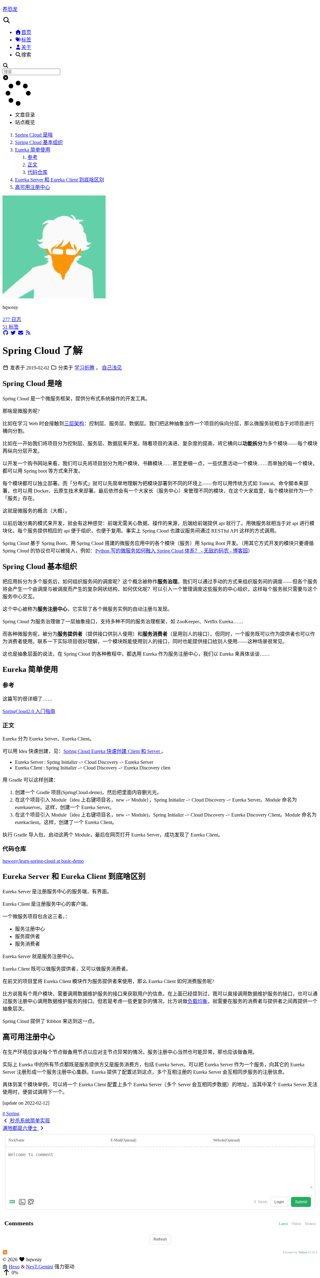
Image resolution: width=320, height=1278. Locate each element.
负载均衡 (198, 1001)
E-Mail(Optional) (123, 1140)
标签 (26, 39)
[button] (160, 20)
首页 (26, 32)
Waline (302, 1252)
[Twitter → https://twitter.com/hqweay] (13, 332)
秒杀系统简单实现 (29, 1120)
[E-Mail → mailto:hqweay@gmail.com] (21, 332)
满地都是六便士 (20, 1128)
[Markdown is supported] (13, 1202)
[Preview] (31, 1202)
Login (279, 1202)
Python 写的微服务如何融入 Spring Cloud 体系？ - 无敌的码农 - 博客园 (171, 550)
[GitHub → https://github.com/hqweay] (5, 332)
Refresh (160, 1239)
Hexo (14, 1266)
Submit (301, 1202)
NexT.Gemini (39, 1266)
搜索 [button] (26, 54)
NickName (16, 1140)
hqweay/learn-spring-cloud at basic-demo (43, 861)
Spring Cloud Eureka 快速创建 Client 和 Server (112, 751)
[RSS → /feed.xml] (28, 332)
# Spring (10, 1113)
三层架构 (74, 423)
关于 (26, 47)
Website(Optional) (226, 1140)
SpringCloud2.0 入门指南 (28, 711)
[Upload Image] (22, 1202)
